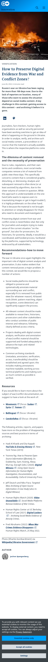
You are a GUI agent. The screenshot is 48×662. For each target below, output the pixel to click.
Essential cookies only (24, 638)
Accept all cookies (24, 647)
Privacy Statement (24, 632)
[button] (44, 8)
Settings (24, 655)
